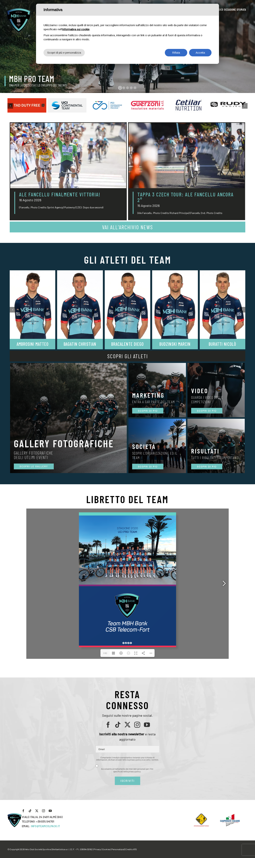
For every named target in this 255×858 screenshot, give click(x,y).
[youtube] (147, 725)
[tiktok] (118, 725)
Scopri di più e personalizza (64, 52)
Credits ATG (131, 849)
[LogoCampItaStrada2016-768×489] (229, 815)
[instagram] (137, 725)
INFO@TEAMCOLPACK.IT (45, 826)
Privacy (97, 849)
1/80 (105, 653)
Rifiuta (176, 52)
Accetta (200, 52)
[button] (10, 106)
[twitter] (127, 725)
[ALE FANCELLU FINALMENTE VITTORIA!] (68, 155)
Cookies (106, 849)
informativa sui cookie (75, 29)
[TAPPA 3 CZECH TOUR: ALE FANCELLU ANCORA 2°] (187, 155)
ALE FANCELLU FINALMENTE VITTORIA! (59, 194)
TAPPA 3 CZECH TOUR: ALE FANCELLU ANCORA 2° (185, 197)
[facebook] (108, 725)
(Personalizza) (117, 849)
